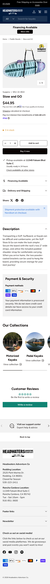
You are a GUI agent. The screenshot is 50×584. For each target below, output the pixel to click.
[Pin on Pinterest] (22, 200)
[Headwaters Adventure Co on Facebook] (4, 552)
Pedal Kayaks (35, 355)
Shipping (6, 111)
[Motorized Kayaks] (12, 342)
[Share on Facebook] (17, 200)
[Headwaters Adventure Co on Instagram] (16, 552)
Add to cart (34, 143)
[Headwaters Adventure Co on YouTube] (10, 552)
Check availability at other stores (20, 170)
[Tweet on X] (11, 200)
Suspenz (6, 92)
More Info (25, 31)
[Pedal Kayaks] (35, 342)
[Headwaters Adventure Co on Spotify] (22, 552)
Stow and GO (28, 39)
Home (5, 39)
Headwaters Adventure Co (18, 577)
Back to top (25, 437)
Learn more (37, 3)
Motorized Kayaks (12, 357)
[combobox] (25, 19)
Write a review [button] (25, 404)
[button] (40, 12)
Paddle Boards (15, 39)
